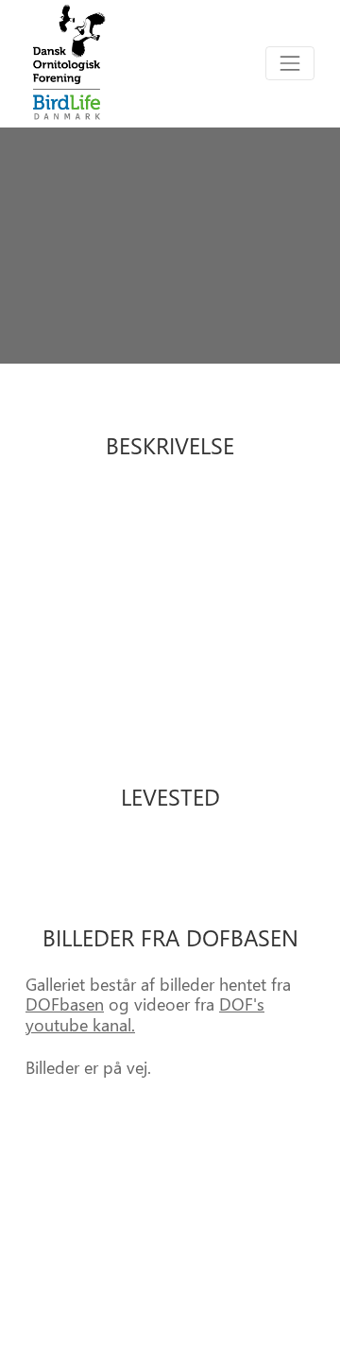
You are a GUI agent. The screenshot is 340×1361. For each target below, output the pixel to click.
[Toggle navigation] (289, 63)
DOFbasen (65, 1003)
